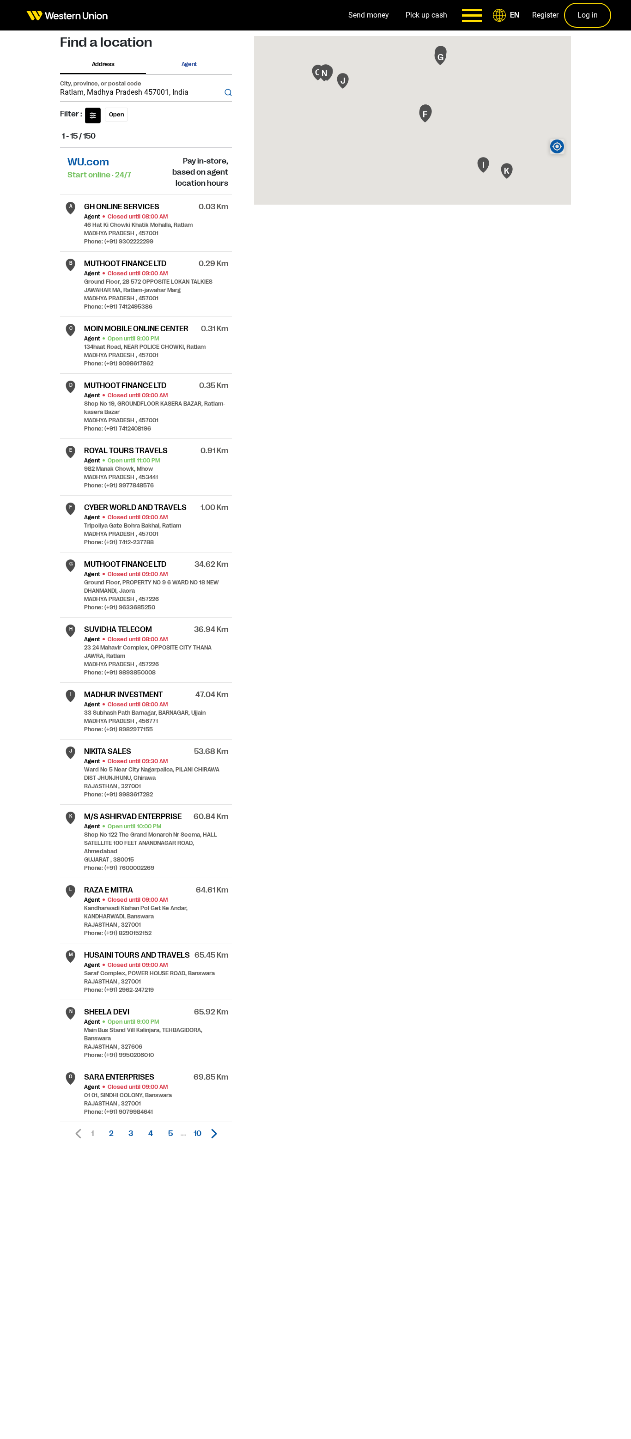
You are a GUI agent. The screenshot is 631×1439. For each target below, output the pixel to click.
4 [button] (150, 1133)
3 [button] (130, 1133)
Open (116, 114)
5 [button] (170, 1133)
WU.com (88, 162)
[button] (508, 15)
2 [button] (111, 1133)
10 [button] (197, 1133)
